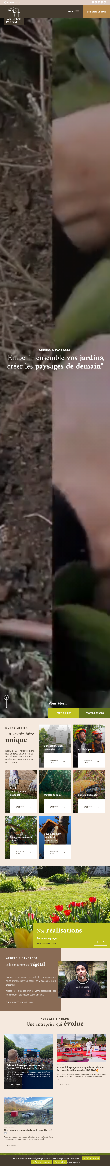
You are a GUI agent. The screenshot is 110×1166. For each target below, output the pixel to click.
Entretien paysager (88, 794)
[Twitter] (96, 2)
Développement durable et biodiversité (52, 837)
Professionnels (95, 713)
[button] (82, 979)
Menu (70, 11)
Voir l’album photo (47, 943)
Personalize (59, 1162)
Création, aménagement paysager (18, 791)
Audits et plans (86, 749)
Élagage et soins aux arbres (21, 839)
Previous (97, 942)
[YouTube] (105, 2)
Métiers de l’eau (52, 794)
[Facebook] (93, 2)
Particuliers (63, 713)
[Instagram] (99, 2)
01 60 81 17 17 (14, 2)
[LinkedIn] (102, 2)
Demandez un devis (96, 11)
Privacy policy (73, 1162)
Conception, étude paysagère (54, 747)
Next (104, 942)
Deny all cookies (42, 1162)
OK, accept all (92, 1158)
